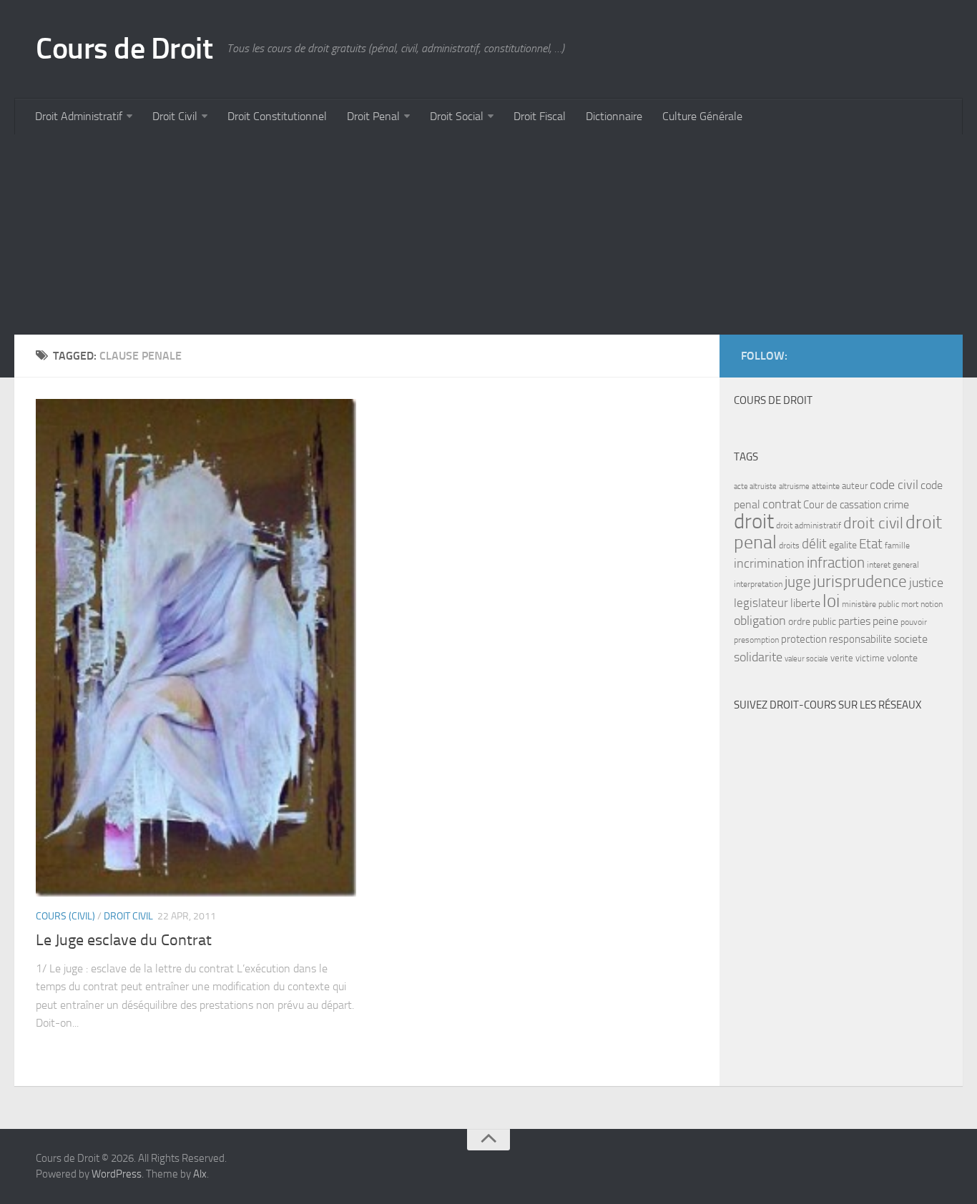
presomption (756, 640)
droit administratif (808, 525)
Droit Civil (174, 116)
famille (897, 546)
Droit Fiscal (540, 116)
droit (754, 521)
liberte (805, 603)
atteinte (826, 486)
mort (909, 604)
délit (814, 544)
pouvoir (913, 622)
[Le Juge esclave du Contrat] (196, 648)
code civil (894, 485)
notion (931, 604)
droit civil (873, 523)
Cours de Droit (124, 48)
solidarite (758, 657)
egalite (843, 545)
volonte (902, 658)
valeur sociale (806, 658)
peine (885, 621)
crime (896, 504)
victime (870, 658)
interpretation (758, 584)
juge (798, 582)
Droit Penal (373, 116)
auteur (855, 485)
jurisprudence (860, 581)
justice (926, 583)
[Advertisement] (443, 234)
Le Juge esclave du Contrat (124, 940)
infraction (836, 562)
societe (911, 639)
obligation (760, 620)
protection (804, 639)
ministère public (870, 604)
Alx (200, 1174)
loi (831, 601)
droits (789, 546)
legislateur (761, 603)
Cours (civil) (65, 916)
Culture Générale (702, 116)
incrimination (769, 563)
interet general (893, 565)
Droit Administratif (78, 116)
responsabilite (860, 639)
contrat (781, 504)
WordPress (117, 1174)
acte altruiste (755, 486)
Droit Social (456, 116)
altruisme (794, 486)
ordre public (812, 622)
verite (841, 658)
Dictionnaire (614, 116)
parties (854, 621)
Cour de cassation (842, 504)
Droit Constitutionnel (277, 116)
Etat (871, 544)
